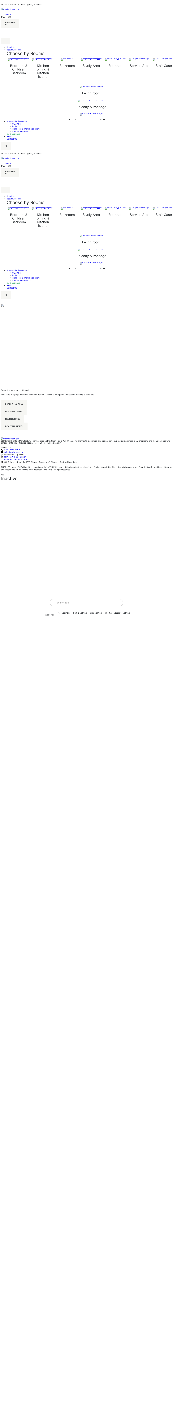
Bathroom (67, 66)
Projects (15, 126)
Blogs (9, 136)
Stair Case (164, 66)
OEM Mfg (16, 124)
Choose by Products (21, 131)
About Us (11, 47)
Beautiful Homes (14, 50)
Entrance (115, 66)
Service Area (140, 66)
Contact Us (12, 139)
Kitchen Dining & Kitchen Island (42, 71)
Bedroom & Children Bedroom (18, 69)
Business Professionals (17, 121)
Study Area (91, 66)
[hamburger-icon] (5, 41)
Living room (91, 93)
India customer (13, 134)
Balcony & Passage (91, 107)
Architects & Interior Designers (26, 129)
